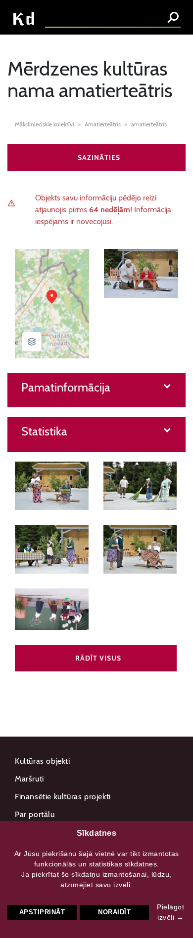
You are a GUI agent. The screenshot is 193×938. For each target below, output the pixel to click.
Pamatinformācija (65, 387)
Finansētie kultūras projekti (63, 796)
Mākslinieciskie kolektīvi (44, 124)
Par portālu (35, 814)
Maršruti (29, 778)
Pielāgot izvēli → (170, 912)
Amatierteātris (103, 124)
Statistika (44, 431)
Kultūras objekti (42, 761)
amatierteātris (149, 124)
